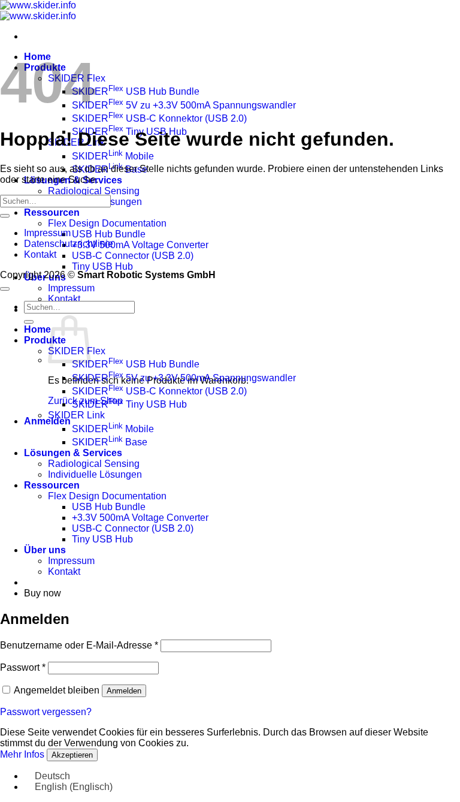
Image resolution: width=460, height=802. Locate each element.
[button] (47, 421)
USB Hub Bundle (109, 234)
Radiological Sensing (94, 191)
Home (37, 329)
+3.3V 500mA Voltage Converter (140, 245)
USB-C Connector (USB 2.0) (132, 256)
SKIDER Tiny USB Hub (129, 404)
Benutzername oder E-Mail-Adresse (79, 645)
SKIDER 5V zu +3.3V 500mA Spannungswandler (184, 105)
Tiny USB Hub (102, 266)
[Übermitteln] (5, 216)
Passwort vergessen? (46, 712)
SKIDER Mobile (113, 156)
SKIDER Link (76, 415)
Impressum (71, 288)
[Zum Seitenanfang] (5, 289)
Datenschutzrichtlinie (68, 244)
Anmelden (124, 690)
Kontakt (64, 299)
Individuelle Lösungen (95, 474)
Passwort (23, 667)
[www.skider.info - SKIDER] (38, 10)
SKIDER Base (109, 442)
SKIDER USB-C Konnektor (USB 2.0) (159, 118)
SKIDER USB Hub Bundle (135, 91)
